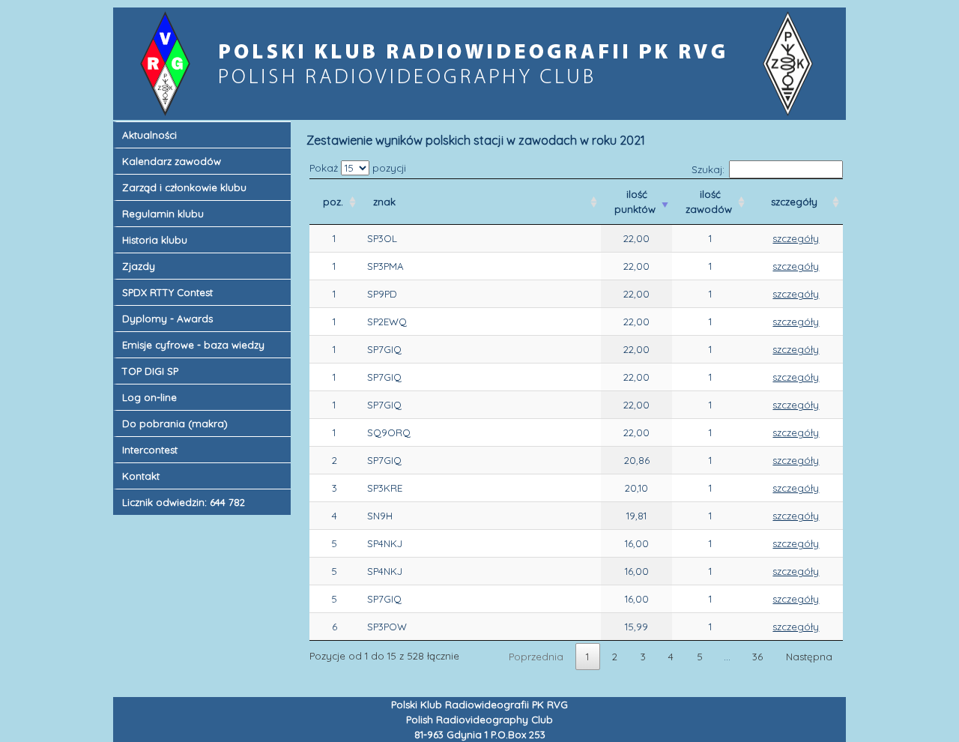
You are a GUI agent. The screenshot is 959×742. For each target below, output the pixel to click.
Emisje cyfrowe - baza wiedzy (193, 345)
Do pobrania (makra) (175, 423)
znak (386, 202)
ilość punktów (636, 201)
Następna (809, 657)
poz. (334, 202)
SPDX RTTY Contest (167, 292)
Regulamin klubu (163, 214)
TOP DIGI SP (150, 371)
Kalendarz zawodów (171, 161)
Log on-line (149, 397)
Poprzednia (536, 657)
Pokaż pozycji (357, 168)
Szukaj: (708, 169)
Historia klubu (154, 240)
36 (757, 657)
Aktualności (149, 135)
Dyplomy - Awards (167, 319)
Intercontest (150, 450)
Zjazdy (138, 266)
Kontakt (141, 476)
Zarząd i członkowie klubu (184, 187)
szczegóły (795, 202)
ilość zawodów (710, 201)
